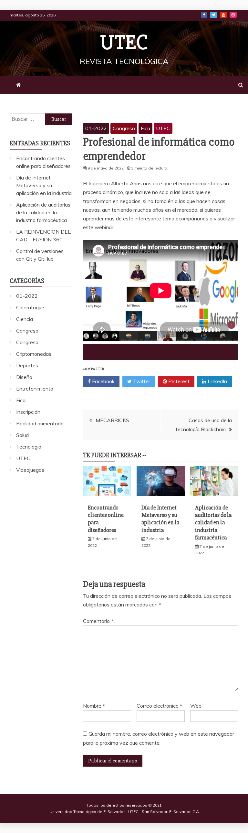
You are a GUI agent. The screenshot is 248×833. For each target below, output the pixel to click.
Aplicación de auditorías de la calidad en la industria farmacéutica (213, 522)
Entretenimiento (34, 388)
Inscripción (28, 412)
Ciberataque (30, 307)
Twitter (213, 15)
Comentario (98, 621)
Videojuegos (30, 470)
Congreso (124, 128)
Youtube (223, 15)
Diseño (24, 377)
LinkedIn (216, 381)
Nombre (94, 705)
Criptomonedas (33, 354)
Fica (145, 128)
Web (196, 705)
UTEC (124, 42)
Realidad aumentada (40, 423)
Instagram (233, 15)
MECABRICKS (112, 420)
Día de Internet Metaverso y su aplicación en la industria (160, 519)
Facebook (204, 15)
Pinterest (178, 381)
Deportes (27, 365)
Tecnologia (28, 446)
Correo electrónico (159, 705)
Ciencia (24, 319)
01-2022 (96, 128)
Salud (22, 435)
